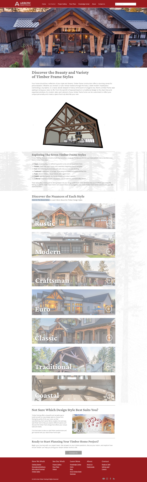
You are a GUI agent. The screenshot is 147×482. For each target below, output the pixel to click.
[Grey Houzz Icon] (114, 478)
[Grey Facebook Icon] (110, 478)
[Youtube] (103, 478)
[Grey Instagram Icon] (107, 478)
